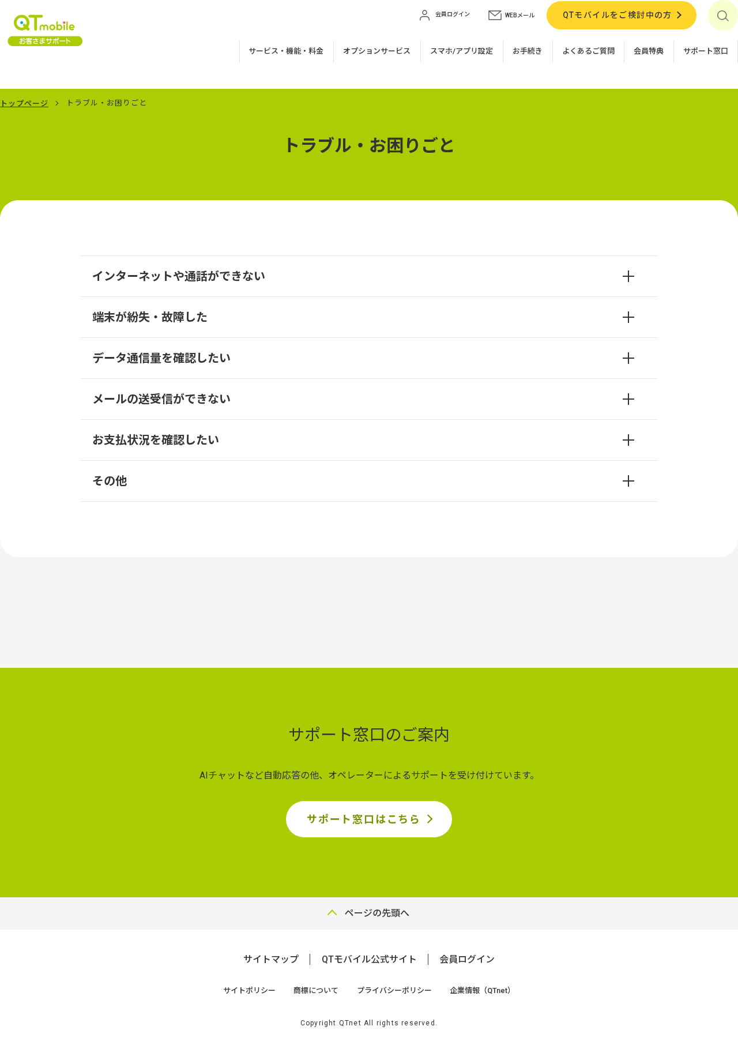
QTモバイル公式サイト (369, 959)
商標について (315, 990)
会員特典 (649, 51)
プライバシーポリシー (394, 990)
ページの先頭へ (377, 913)
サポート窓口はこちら (364, 819)
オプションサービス (377, 51)
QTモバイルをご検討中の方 (617, 15)
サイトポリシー (249, 990)
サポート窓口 (705, 51)
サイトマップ (271, 959)
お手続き (528, 51)
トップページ (24, 103)
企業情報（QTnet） (482, 990)
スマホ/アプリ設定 (461, 51)
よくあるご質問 (588, 51)
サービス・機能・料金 (285, 51)
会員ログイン (467, 959)
